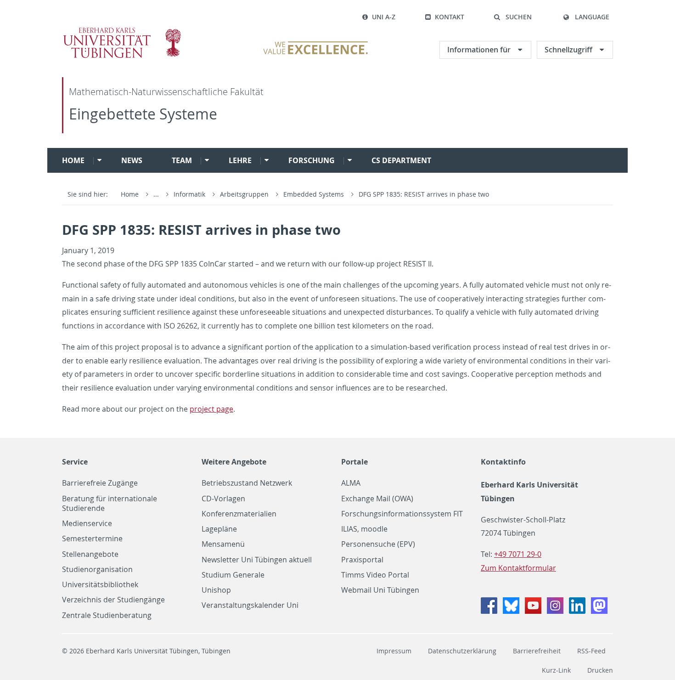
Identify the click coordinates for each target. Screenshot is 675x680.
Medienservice (87, 523)
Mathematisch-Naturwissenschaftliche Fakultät (166, 91)
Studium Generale (233, 575)
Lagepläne (219, 529)
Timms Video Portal (375, 575)
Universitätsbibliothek (100, 584)
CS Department (401, 160)
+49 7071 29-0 (517, 554)
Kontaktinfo (503, 462)
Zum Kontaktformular (518, 568)
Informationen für (479, 50)
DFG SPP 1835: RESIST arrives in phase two (424, 194)
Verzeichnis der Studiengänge (113, 600)
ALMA (350, 483)
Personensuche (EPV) (378, 544)
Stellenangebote (90, 554)
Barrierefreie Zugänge (100, 483)
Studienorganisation (97, 569)
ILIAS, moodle (364, 529)
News (131, 160)
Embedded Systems (314, 194)
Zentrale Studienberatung (107, 615)
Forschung (311, 160)
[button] (512, 17)
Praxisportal (362, 560)
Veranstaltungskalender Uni (250, 605)
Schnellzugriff (569, 50)
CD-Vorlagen (223, 499)
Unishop (216, 590)
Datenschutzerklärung (462, 650)
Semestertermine (92, 539)
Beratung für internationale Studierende (109, 503)
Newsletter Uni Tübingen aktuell (257, 560)
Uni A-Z (383, 16)
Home (73, 160)
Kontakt (449, 16)
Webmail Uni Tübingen (380, 590)
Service (75, 462)
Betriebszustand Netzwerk (247, 483)
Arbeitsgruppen (244, 194)
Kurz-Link (556, 670)
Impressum (394, 650)
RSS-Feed (591, 650)
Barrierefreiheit (537, 650)
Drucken (600, 670)
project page (211, 409)
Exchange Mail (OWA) (377, 499)
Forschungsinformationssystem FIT (402, 514)
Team (182, 160)
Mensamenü (223, 544)
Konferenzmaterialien (239, 514)
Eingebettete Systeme (143, 114)
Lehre (240, 160)
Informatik (189, 194)
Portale (354, 462)
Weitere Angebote (234, 462)
